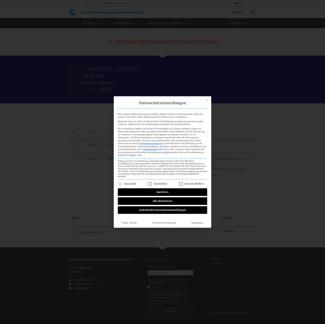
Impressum (197, 222)
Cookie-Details (129, 222)
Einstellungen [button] (150, 149)
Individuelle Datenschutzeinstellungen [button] (162, 209)
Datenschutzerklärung (151, 143)
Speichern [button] (163, 192)
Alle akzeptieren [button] (162, 201)
